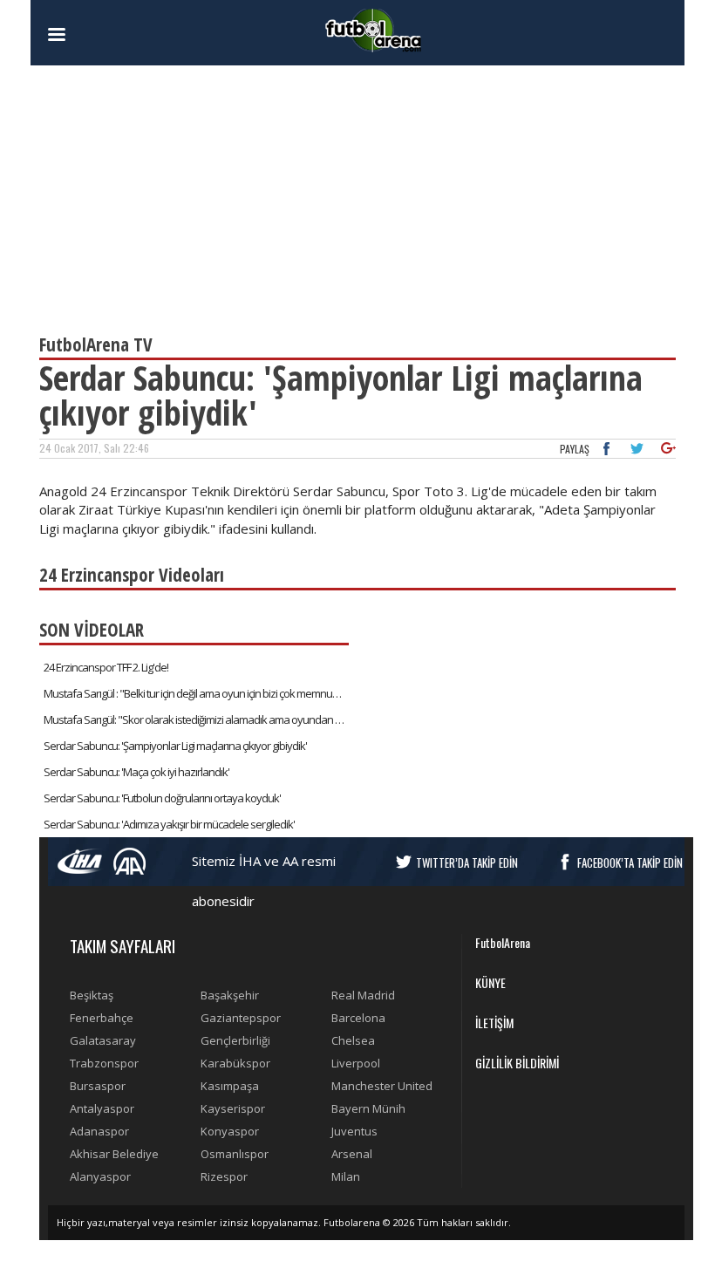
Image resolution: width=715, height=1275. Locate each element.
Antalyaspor (102, 1108)
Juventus (354, 1131)
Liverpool (355, 1063)
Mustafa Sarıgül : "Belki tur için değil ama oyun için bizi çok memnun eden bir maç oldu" (196, 693)
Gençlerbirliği (235, 1040)
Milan (345, 1176)
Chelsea (353, 1040)
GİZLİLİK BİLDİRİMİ (517, 1062)
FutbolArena (502, 942)
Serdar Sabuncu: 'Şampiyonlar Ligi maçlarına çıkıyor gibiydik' (175, 745)
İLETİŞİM (494, 1022)
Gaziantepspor (241, 1018)
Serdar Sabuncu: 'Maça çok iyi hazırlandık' (136, 772)
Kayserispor (233, 1108)
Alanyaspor (100, 1176)
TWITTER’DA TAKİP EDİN (467, 862)
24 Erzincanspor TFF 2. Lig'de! (106, 667)
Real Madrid (363, 995)
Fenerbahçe (101, 1018)
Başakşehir (230, 995)
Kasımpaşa (230, 1086)
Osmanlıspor (235, 1154)
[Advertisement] (357, 192)
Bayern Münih (368, 1108)
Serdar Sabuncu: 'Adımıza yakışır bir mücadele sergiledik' (169, 824)
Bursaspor (98, 1086)
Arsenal (351, 1154)
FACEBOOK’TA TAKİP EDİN (630, 862)
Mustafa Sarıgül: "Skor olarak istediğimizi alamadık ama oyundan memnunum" (196, 719)
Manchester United (381, 1086)
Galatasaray (103, 1040)
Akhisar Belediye (114, 1154)
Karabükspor (235, 1063)
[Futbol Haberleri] (373, 29)
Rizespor (224, 1176)
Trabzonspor (104, 1063)
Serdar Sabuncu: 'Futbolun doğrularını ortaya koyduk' (162, 798)
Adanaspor (99, 1131)
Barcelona (358, 1018)
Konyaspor (230, 1131)
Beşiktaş (91, 995)
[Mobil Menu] (87, 34)
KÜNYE (490, 982)
